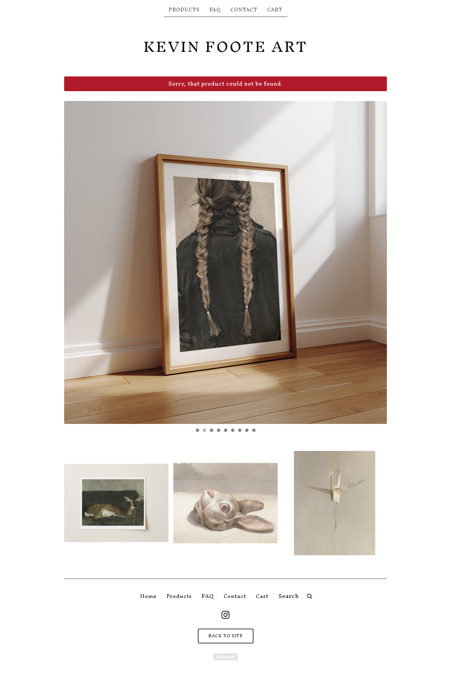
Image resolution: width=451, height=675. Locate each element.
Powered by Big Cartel (226, 656)
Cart (275, 9)
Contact (243, 9)
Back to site (225, 636)
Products (184, 9)
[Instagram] (225, 614)
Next (376, 262)
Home (148, 596)
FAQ (215, 9)
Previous (75, 262)
